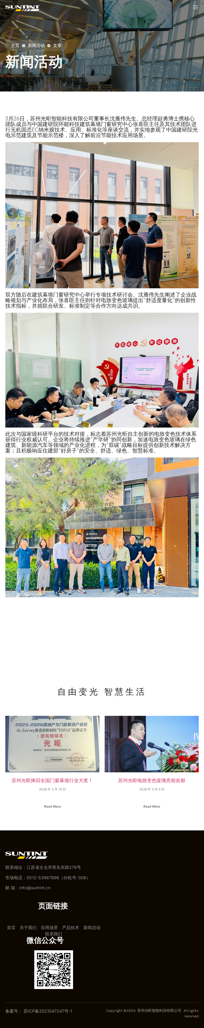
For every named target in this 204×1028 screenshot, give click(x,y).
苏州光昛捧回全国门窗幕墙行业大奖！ (52, 780)
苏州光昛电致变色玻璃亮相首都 (151, 780)
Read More (52, 806)
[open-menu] (195, 7)
